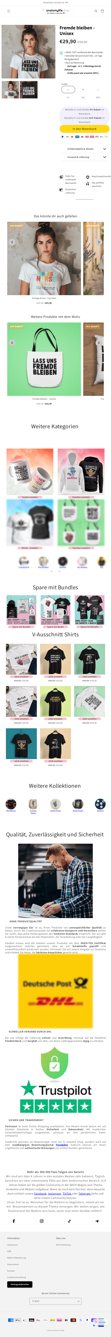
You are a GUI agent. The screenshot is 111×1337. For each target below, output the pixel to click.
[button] (8, 11)
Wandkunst (11, 810)
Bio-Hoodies (43, 567)
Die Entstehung (63, 1244)
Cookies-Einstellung (16, 1277)
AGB (9, 1251)
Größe (64, 84)
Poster (33, 813)
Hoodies (62, 567)
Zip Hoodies (82, 567)
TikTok (67, 1193)
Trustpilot (62, 1144)
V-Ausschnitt (24, 567)
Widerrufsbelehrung (16, 1257)
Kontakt (11, 1271)
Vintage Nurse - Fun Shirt (44, 298)
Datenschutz (13, 1264)
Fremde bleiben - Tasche (44, 398)
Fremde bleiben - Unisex (77, 30)
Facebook (40, 1193)
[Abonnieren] (78, 1301)
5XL (101, 567)
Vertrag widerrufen (20, 1284)
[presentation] (10, 563)
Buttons (100, 810)
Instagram (54, 1193)
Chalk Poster (55, 810)
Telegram (84, 1193)
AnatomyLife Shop (58, 1330)
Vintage (33, 810)
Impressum (12, 1244)
